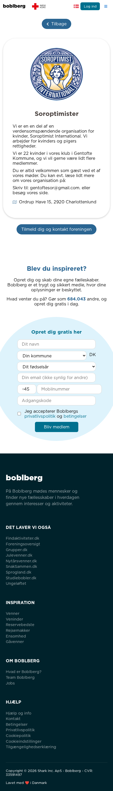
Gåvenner (15, 641)
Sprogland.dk (18, 572)
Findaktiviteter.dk (22, 538)
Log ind (90, 6)
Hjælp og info (18, 713)
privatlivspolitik (39, 416)
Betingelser (17, 724)
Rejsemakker (18, 630)
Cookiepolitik (18, 735)
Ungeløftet (16, 583)
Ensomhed (16, 636)
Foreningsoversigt (23, 544)
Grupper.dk (16, 549)
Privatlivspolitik (20, 730)
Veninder (14, 619)
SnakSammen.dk (21, 566)
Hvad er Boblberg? (24, 671)
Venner (12, 613)
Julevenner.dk (19, 555)
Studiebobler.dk (21, 578)
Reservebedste (20, 624)
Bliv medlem (56, 426)
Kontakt (13, 718)
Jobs (10, 683)
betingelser (75, 416)
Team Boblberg (20, 677)
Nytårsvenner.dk (21, 561)
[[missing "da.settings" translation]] (76, 6)
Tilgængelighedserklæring (31, 747)
